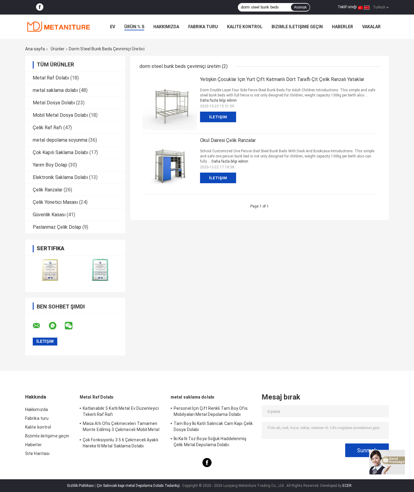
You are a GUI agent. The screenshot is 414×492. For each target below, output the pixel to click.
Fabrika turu (203, 26)
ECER (347, 486)
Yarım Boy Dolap (50, 165)
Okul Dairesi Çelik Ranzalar (228, 140)
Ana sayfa (35, 48)
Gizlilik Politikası (80, 486)
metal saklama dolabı (55, 90)
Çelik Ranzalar (47, 190)
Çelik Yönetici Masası (55, 202)
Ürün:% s (134, 26)
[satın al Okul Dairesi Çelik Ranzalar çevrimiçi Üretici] (169, 163)
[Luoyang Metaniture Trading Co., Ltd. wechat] (72, 326)
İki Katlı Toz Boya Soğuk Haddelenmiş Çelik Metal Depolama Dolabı (210, 441)
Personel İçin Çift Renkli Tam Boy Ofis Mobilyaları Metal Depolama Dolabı (211, 411)
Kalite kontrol (244, 26)
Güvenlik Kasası (49, 214)
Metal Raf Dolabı (51, 78)
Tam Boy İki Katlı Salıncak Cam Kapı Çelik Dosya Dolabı (213, 426)
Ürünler (58, 48)
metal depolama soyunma (60, 140)
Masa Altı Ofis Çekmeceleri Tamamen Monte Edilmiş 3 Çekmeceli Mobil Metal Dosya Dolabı (121, 427)
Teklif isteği (347, 7)
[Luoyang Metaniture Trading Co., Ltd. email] (40, 326)
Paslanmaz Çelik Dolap (57, 227)
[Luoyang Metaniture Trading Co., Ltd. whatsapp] (56, 326)
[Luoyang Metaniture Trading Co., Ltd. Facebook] (39, 7)
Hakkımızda (166, 26)
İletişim (218, 117)
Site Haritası (37, 453)
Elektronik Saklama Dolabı (60, 177)
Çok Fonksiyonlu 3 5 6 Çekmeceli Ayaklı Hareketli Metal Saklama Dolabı (120, 442)
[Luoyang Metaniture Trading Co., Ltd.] (58, 27)
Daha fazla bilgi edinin (218, 100)
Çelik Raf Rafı (47, 127)
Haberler (342, 26)
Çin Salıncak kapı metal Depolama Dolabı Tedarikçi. (139, 486)
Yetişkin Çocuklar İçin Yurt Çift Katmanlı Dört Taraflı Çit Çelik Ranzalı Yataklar (282, 79)
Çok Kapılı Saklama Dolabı (60, 152)
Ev (112, 26)
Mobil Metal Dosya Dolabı (60, 115)
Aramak (300, 7)
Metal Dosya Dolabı (54, 103)
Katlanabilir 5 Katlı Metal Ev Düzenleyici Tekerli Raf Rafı (121, 411)
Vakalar (371, 26)
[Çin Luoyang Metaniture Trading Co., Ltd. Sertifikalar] (50, 270)
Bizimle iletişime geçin (297, 26)
